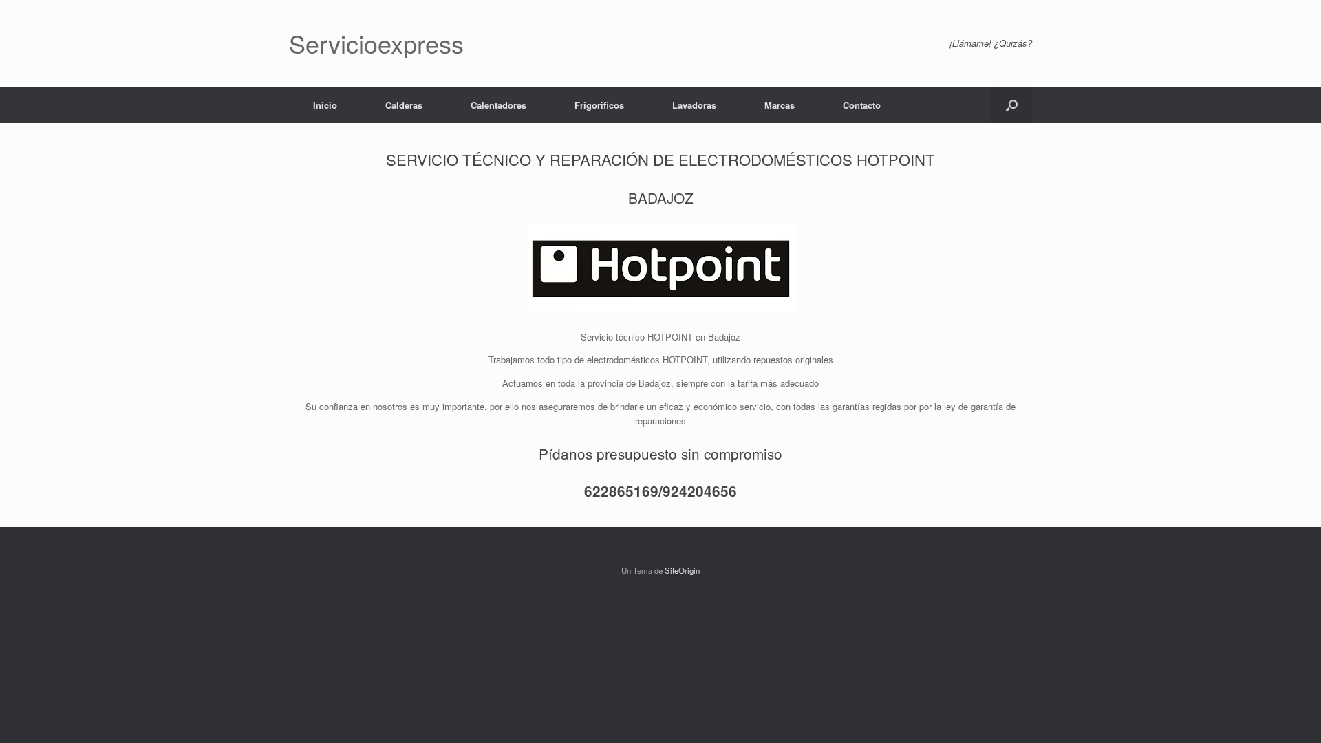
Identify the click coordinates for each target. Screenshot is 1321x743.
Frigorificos (599, 104)
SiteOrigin (682, 570)
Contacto (862, 104)
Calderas (403, 104)
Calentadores (498, 104)
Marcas (779, 104)
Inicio (325, 104)
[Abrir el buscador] (1011, 105)
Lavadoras (694, 104)
